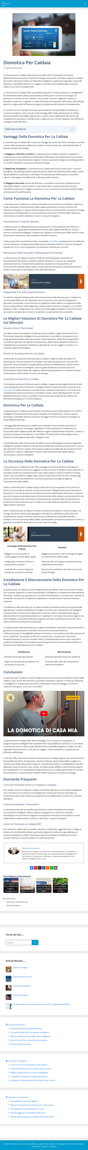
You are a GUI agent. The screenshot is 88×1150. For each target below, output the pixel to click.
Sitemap (53, 1146)
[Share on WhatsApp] (51, 868)
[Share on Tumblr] (43, 868)
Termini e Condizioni (75, 1144)
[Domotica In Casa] (6, 3)
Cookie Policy (43, 1144)
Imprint (45, 1146)
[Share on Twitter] (39, 868)
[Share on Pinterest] (35, 868)
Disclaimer (36, 1146)
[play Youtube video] (43, 713)
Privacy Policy (30, 1144)
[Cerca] (35, 942)
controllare (53, 241)
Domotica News (14, 905)
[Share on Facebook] (31, 868)
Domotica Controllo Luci (17, 902)
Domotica (11, 898)
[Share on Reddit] (47, 868)
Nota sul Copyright (58, 1144)
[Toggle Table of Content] (71, 129)
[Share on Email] (55, 868)
